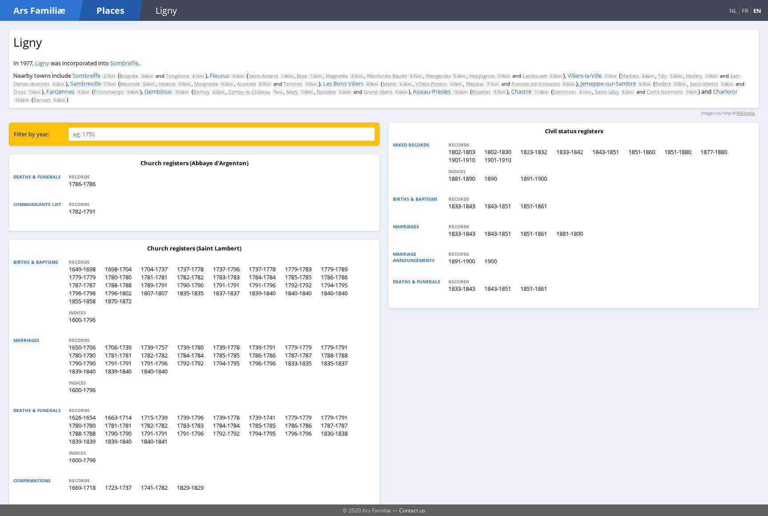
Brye (302, 75)
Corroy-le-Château (249, 91)
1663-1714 (118, 417)
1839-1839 (82, 441)
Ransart (42, 99)
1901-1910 (461, 160)
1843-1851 (605, 152)
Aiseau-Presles (432, 91)
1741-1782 (154, 488)
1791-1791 (226, 285)
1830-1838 (334, 433)
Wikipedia (745, 113)
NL (733, 11)
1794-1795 (334, 285)
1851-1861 (533, 206)
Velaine (167, 83)
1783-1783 (226, 277)
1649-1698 (82, 269)
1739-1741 (262, 417)
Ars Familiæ (39, 10)
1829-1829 (190, 488)
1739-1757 (154, 347)
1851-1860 (641, 152)
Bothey (201, 91)
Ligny (42, 63)
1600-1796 (82, 320)
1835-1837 (334, 363)
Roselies (481, 91)
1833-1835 (298, 363)
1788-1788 (118, 285)
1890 (490, 179)
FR (745, 11)
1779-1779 (82, 277)
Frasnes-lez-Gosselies (536, 83)
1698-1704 (118, 269)
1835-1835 (190, 293)
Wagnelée (337, 75)
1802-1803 (461, 152)
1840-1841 (154, 441)
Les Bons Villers (343, 83)
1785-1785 (298, 277)
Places (110, 10)
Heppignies (482, 75)
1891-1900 (533, 179)
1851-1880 (677, 152)
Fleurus (219, 75)
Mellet (390, 83)
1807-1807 (154, 293)
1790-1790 (190, 285)
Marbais (630, 75)
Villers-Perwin (431, 83)
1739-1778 (226, 347)
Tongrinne (177, 75)
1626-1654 (82, 417)
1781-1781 (154, 277)
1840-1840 (298, 293)
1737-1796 (226, 269)
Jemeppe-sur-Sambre (608, 83)
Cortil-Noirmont (665, 91)
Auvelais (246, 83)
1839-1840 (262, 293)
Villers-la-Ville (585, 75)
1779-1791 (334, 347)
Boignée (129, 75)
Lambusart (535, 75)
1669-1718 (82, 488)
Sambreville (85, 83)
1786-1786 (82, 184)
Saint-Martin (704, 83)
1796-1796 (82, 293)
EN (757, 11)
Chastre (521, 91)
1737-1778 (190, 269)
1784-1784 (262, 277)
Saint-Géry (607, 91)
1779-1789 (334, 269)
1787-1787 (82, 285)
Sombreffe (124, 63)
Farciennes (60, 91)
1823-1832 (533, 152)
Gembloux (158, 91)
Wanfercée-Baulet (387, 75)
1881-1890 (461, 179)
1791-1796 (262, 285)
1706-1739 (118, 347)
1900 (490, 261)
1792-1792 (298, 285)
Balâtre (663, 83)
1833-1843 (461, 206)
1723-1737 (118, 488)
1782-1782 (190, 277)
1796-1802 (118, 293)
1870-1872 (118, 301)
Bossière (326, 91)
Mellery (694, 75)
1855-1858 (82, 301)
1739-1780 (190, 347)
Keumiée (130, 83)
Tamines (293, 83)
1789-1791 (154, 285)
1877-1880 (713, 152)
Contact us (412, 510)
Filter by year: (31, 134)
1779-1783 (298, 269)
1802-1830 (497, 152)
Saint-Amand (263, 75)
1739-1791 (262, 347)
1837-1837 (226, 293)
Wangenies (438, 75)
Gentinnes (564, 91)
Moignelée (206, 83)
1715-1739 (154, 417)
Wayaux (475, 83)
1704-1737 (154, 269)
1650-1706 (82, 347)
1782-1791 (82, 211)
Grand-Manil (378, 91)
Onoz (19, 91)
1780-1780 (118, 277)
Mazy (292, 91)
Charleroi (725, 91)
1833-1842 (569, 152)
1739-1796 (190, 417)
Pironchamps (109, 91)
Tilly (662, 75)
